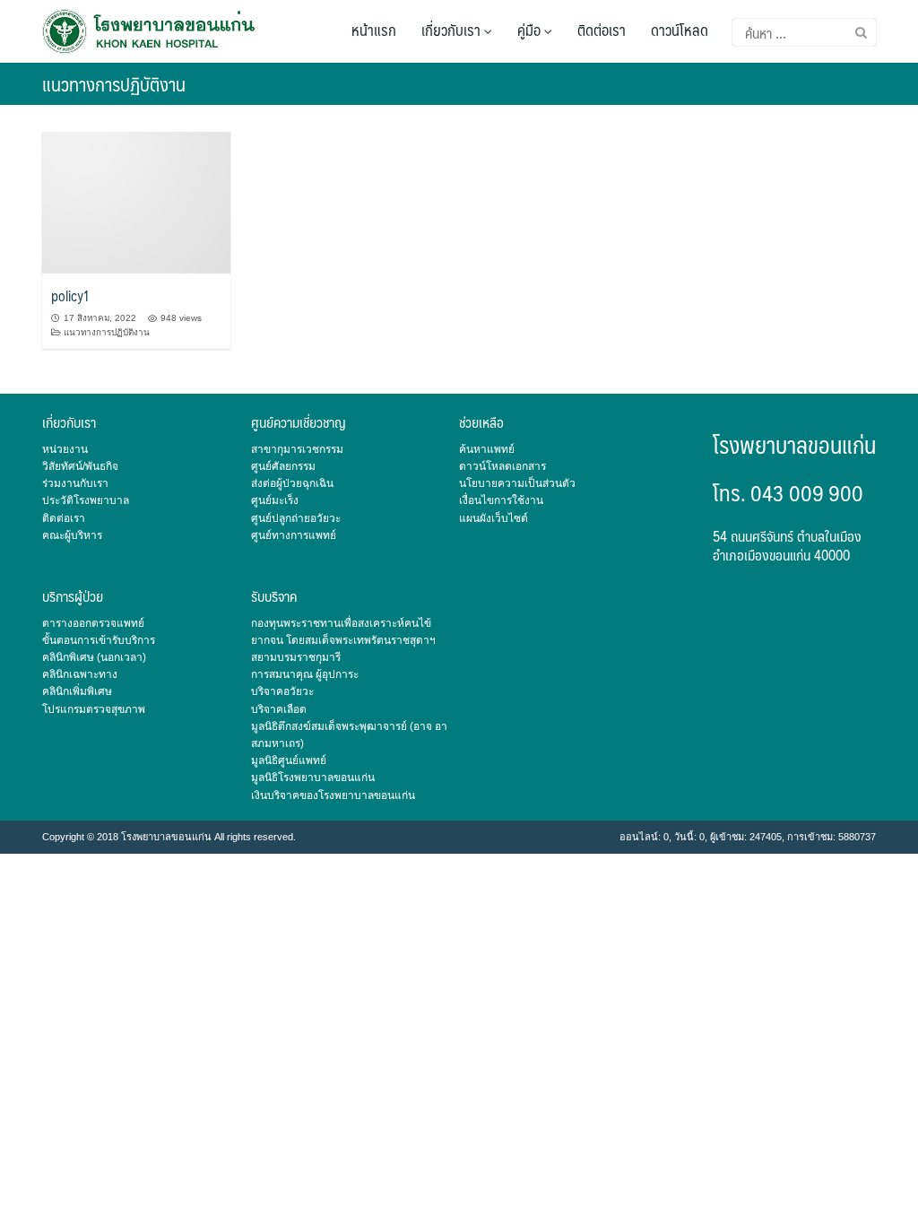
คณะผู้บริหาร (72, 535)
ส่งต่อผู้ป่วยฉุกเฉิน (292, 483)
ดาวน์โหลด (679, 29)
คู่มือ (530, 29)
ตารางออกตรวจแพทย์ (93, 623)
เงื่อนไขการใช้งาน (501, 500)
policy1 (70, 295)
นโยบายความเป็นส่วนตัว (517, 483)
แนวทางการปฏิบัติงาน (107, 332)
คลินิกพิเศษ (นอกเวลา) (94, 657)
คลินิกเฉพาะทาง (79, 674)
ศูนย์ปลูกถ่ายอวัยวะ (296, 518)
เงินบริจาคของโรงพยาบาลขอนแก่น (333, 795)
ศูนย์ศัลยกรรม (283, 466)
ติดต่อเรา (601, 29)
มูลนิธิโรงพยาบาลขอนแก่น (313, 777)
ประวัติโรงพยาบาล (85, 500)
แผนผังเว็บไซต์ (493, 518)
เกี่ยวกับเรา (452, 29)
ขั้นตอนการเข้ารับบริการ (98, 640)
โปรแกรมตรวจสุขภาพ (93, 709)
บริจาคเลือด (279, 709)
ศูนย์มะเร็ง (275, 500)
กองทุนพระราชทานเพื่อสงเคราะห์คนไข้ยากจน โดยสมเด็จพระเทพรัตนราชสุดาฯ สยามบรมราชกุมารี (343, 640)
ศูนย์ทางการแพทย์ (293, 535)
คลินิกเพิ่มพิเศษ (77, 691)
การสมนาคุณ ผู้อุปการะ (305, 674)
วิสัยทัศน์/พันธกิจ (80, 466)
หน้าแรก (373, 29)
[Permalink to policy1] (136, 201)
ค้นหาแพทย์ (487, 449)
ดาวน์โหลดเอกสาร (502, 466)
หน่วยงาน (65, 449)
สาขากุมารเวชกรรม (297, 449)
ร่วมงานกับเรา (75, 483)
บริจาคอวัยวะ (282, 691)
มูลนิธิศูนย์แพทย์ (288, 760)
